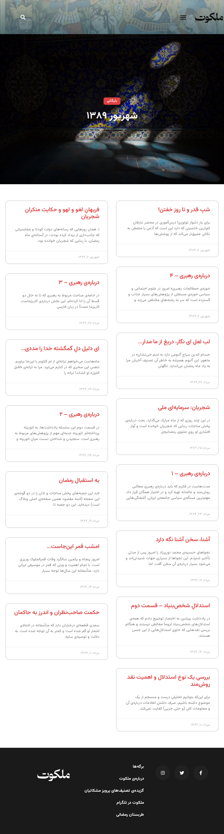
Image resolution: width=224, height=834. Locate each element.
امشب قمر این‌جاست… (73, 546)
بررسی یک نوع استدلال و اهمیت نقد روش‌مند (168, 681)
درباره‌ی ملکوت (131, 779)
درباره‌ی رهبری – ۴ (190, 275)
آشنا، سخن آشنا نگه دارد (183, 539)
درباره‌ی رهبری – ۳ (78, 282)
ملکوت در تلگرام (130, 803)
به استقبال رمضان (79, 480)
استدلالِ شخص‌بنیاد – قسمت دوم (170, 605)
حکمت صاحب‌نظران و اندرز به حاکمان (56, 612)
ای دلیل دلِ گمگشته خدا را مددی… (60, 348)
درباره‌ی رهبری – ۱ (190, 473)
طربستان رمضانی (130, 815)
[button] (183, 17)
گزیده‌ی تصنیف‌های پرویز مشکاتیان (114, 791)
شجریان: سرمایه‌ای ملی (184, 407)
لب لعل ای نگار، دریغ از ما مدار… (174, 341)
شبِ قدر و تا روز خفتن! (184, 209)
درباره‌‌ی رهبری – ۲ (79, 414)
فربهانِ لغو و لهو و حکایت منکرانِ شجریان (62, 213)
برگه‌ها (138, 767)
